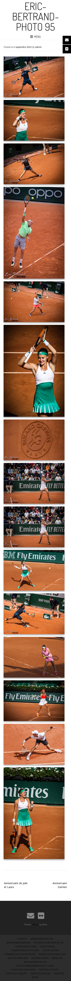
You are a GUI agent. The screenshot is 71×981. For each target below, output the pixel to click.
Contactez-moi (50, 950)
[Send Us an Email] (30, 915)
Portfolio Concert (16, 973)
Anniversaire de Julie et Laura (15, 885)
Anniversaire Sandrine (18, 942)
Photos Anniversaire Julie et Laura (35, 965)
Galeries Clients (40, 958)
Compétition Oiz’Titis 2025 (25, 950)
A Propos (22, 938)
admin (38, 47)
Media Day (57, 958)
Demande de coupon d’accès (20, 954)
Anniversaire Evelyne (41, 938)
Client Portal (47, 946)
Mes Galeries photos (35, 961)
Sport (35, 977)
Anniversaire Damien (60, 885)
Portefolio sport (48, 969)
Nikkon (35, 924)
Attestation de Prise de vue (49, 942)
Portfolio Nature (40, 973)
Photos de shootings (24, 969)
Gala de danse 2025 (18, 958)
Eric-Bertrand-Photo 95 (35, 16)
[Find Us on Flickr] (41, 915)
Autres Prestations (26, 946)
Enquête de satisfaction (52, 954)
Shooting (59, 973)
